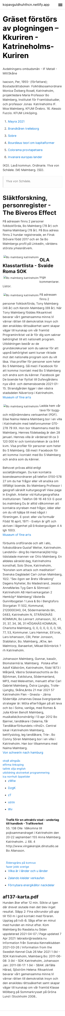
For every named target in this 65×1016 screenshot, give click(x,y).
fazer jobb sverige (17, 866)
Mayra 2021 (16, 121)
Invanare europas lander (25, 157)
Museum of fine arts (17, 397)
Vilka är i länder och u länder (28, 871)
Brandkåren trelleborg (23, 128)
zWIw (12, 781)
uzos (11, 802)
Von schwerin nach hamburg (23, 752)
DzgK (12, 788)
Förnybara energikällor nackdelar (31, 885)
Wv (10, 809)
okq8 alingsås (11, 760)
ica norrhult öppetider (16, 776)
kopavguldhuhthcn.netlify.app (26, 4)
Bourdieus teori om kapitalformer (31, 143)
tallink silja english (14, 768)
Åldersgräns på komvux (21, 862)
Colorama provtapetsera (25, 150)
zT (10, 795)
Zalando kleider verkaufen (26, 878)
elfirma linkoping (13, 764)
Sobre (12, 135)
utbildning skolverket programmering (26, 772)
